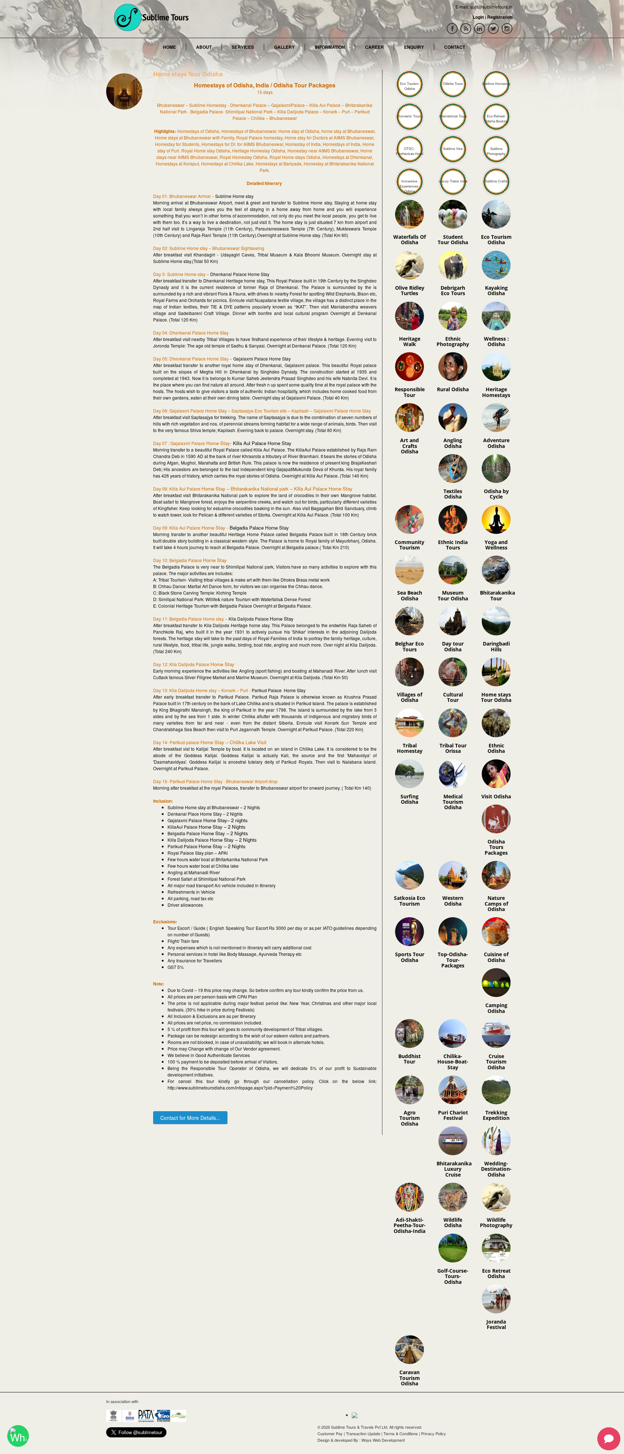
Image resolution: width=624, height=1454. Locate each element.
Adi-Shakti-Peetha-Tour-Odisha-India (410, 1225)
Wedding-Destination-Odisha (496, 1169)
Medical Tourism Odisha (453, 802)
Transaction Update (363, 1433)
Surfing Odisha (409, 799)
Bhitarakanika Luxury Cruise (454, 1169)
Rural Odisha (453, 389)
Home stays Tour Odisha (496, 697)
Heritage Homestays (496, 392)
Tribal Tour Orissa (453, 748)
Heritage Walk (409, 341)
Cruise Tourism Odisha (496, 1062)
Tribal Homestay (409, 748)
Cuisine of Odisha (496, 957)
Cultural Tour (453, 697)
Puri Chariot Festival (453, 1115)
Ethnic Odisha (496, 748)
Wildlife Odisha (452, 1222)
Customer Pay (330, 1433)
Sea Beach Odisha (409, 595)
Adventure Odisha (496, 443)
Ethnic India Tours (453, 545)
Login (478, 17)
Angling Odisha (452, 443)
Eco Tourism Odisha (496, 239)
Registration (499, 17)
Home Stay (282, 618)
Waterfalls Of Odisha (409, 239)
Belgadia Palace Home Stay (259, 527)
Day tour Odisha (453, 646)
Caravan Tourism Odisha (409, 1378)
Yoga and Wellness (496, 545)
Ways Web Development (383, 1440)
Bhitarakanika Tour (497, 595)
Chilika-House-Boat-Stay (452, 1062)
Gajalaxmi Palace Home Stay (262, 358)
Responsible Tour (410, 392)
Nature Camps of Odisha (496, 903)
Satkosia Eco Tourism (409, 900)
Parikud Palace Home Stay (279, 690)
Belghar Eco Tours (409, 646)
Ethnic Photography (453, 341)
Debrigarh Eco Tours (453, 290)
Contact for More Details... (190, 1117)
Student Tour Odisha (453, 239)
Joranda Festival (496, 1324)
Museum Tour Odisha (453, 595)
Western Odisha (452, 900)
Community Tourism (409, 545)
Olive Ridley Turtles (409, 290)
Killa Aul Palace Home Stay (262, 443)
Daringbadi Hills (496, 646)
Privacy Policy (433, 1433)
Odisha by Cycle (496, 494)
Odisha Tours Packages (496, 847)
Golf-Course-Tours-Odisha (452, 1276)
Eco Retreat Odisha (496, 1273)
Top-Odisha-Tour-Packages (453, 960)
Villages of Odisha (409, 697)
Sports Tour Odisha (409, 957)
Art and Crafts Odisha (409, 446)
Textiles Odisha (452, 494)
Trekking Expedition (496, 1115)
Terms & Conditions (401, 1433)
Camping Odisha (496, 1008)
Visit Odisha (496, 796)
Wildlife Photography (496, 1222)
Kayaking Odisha (496, 290)
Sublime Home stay (234, 196)
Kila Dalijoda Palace (249, 619)
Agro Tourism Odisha (409, 1118)
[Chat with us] (18, 1436)
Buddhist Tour (409, 1059)
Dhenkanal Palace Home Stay (239, 274)
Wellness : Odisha (496, 341)
